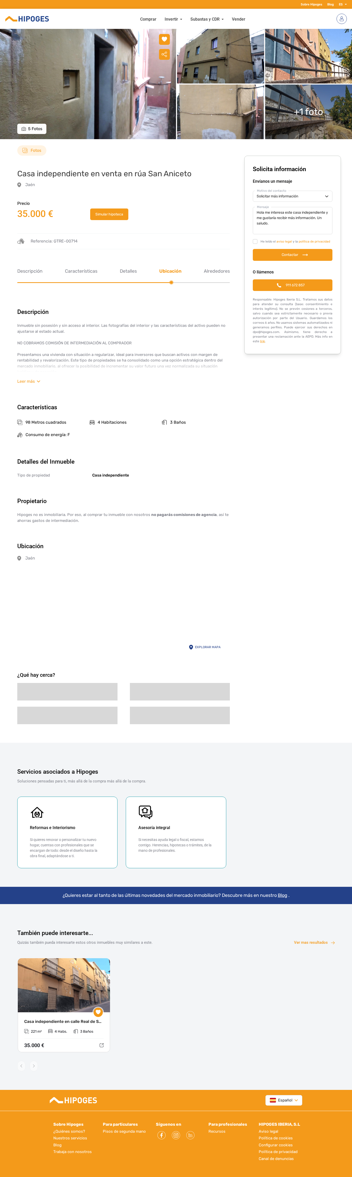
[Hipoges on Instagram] (176, 1135)
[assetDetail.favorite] (98, 1012)
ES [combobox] (341, 4)
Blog (330, 4)
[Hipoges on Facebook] (161, 1135)
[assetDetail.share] (164, 54)
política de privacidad (314, 241)
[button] (345, 4)
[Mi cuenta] (342, 19)
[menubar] (192, 19)
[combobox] (281, 1100)
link (262, 341)
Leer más (26, 381)
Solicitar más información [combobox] (277, 196)
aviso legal (284, 241)
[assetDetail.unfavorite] (164, 39)
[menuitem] (148, 19)
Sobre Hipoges (311, 4)
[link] (109, 214)
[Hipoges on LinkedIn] (190, 1135)
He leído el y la (295, 241)
